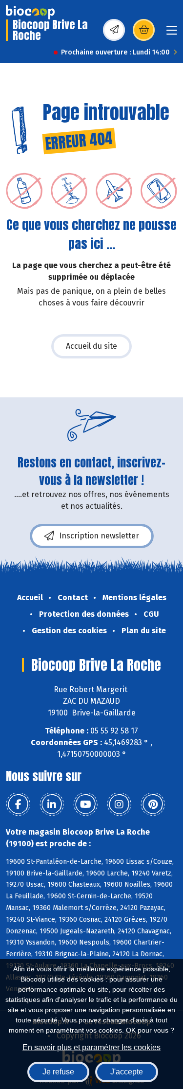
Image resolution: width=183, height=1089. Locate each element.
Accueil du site (91, 346)
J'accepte (126, 1072)
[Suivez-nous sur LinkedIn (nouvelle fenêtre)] (52, 804)
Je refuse (58, 1072)
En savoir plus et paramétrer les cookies (91, 1047)
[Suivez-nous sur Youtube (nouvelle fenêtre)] (85, 804)
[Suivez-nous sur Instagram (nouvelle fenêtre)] (119, 804)
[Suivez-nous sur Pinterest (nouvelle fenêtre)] (153, 804)
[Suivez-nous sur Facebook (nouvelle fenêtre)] (18, 804)
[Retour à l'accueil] (30, 12)
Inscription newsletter (99, 535)
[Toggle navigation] (171, 33)
